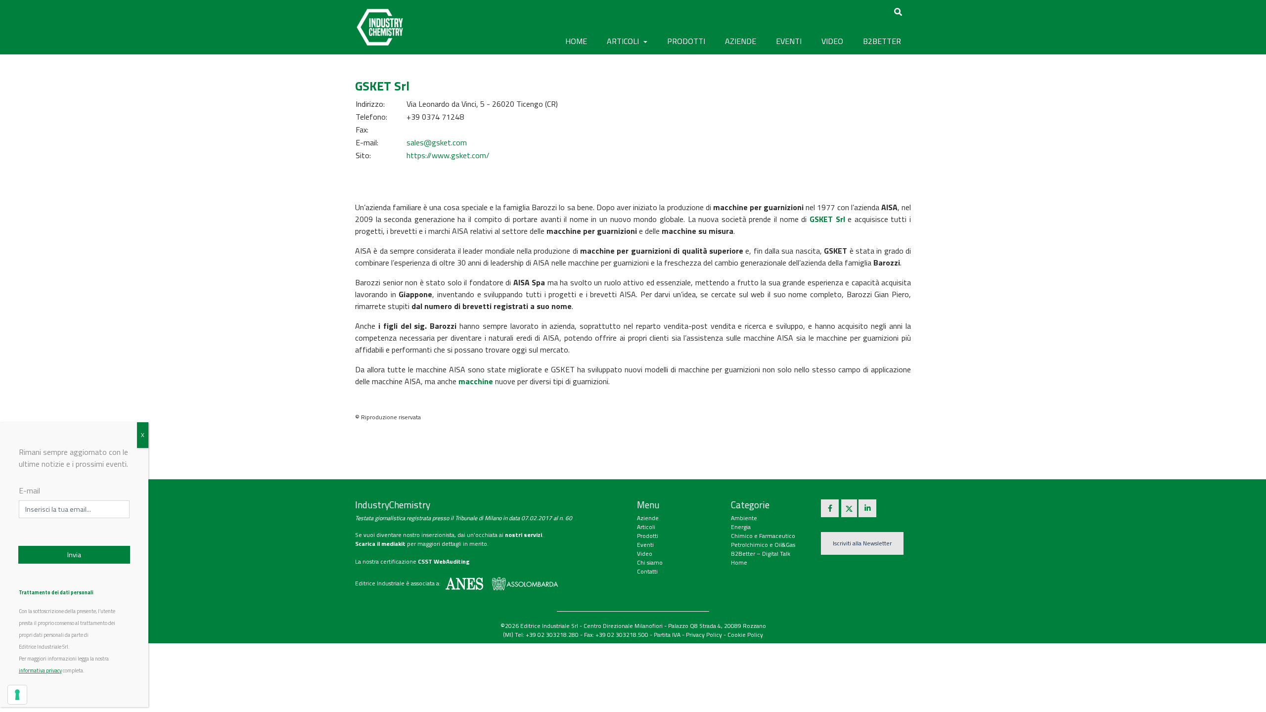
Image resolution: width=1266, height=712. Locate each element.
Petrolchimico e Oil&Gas (763, 544)
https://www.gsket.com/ (448, 155)
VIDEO (832, 41)
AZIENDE (740, 41)
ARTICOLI (624, 41)
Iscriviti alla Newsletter (862, 543)
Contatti (647, 571)
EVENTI (789, 41)
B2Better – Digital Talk (760, 553)
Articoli (646, 527)
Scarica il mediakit (380, 543)
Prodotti (647, 535)
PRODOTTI (686, 41)
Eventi (645, 544)
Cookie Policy (745, 634)
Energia (741, 527)
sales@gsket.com (437, 142)
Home (576, 41)
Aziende (648, 518)
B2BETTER (882, 41)
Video (644, 553)
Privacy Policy (704, 634)
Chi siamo (650, 562)
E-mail (29, 490)
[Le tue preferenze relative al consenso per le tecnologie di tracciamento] (17, 694)
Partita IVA (667, 634)
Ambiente (744, 518)
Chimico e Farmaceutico (763, 535)
